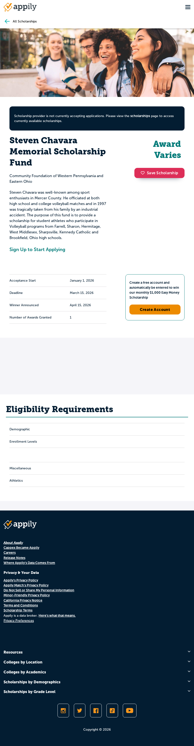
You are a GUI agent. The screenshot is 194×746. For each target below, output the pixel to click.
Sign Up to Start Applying (37, 249)
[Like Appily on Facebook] (96, 710)
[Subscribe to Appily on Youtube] (130, 710)
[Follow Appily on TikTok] (112, 710)
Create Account (155, 309)
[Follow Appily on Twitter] (79, 710)
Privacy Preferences (19, 620)
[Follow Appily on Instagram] (63, 710)
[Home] (20, 7)
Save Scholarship (162, 173)
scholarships (140, 116)
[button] (144, 173)
